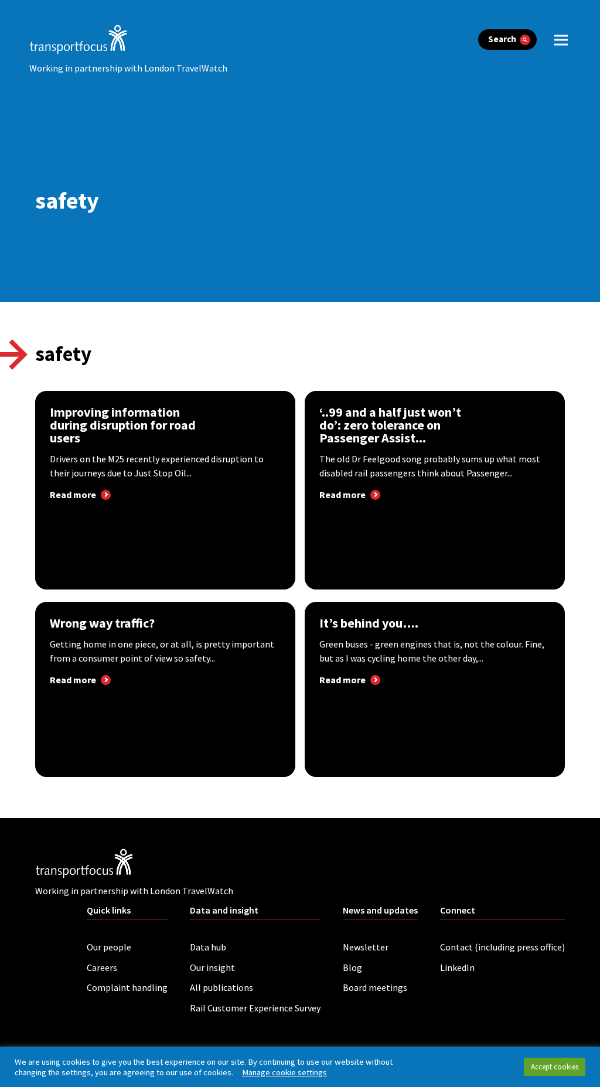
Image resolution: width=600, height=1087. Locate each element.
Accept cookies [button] (554, 1067)
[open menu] (561, 39)
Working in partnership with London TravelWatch (128, 68)
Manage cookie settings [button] (284, 1072)
